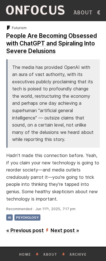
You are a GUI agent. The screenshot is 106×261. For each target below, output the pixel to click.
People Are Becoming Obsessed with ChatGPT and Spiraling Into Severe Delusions (51, 43)
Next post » (65, 230)
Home (25, 254)
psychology (27, 217)
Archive (78, 254)
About (83, 13)
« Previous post (25, 230)
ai (9, 217)
